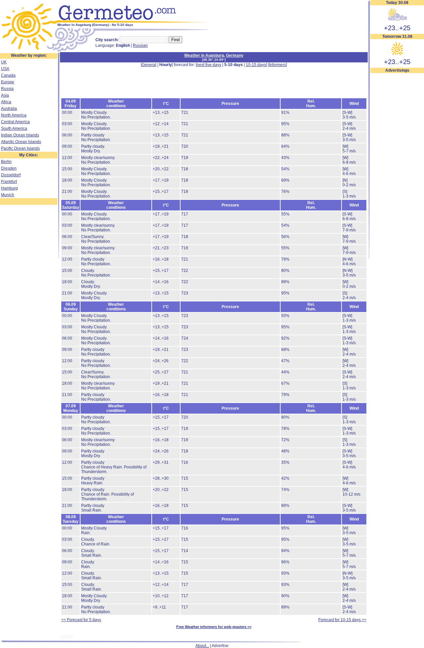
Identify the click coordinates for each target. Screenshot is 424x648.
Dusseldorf (11, 175)
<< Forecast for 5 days (81, 619)
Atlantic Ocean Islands (21, 141)
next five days (209, 64)
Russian (140, 45)
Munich (7, 195)
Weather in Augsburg (204, 55)
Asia (5, 95)
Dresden (9, 168)
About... (202, 645)
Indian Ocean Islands (20, 135)
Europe (7, 82)
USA (5, 68)
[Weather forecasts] (135, 21)
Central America (15, 122)
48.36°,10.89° (214, 59)
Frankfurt (9, 181)
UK (4, 62)
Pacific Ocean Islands (20, 148)
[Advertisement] (397, 173)
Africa (6, 102)
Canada (8, 75)
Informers (277, 64)
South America (14, 128)
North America (13, 115)
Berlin (6, 161)
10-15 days (256, 64)
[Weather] (28, 50)
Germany (234, 55)
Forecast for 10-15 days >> (342, 619)
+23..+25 (397, 28)
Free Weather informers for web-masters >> (213, 627)
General (149, 64)
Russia (7, 88)
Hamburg (9, 188)
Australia (9, 108)
